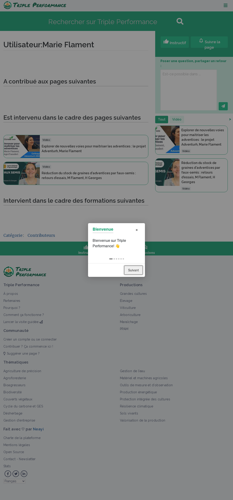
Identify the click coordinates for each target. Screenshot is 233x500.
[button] (111, 259)
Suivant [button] (133, 270)
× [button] (136, 229)
